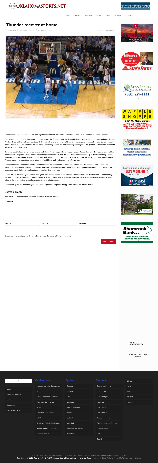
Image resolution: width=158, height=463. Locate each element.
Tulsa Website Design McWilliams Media (118, 458)
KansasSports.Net (56, 455)
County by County (104, 386)
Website (82, 224)
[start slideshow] (133, 41)
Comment (9, 201)
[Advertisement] (60, 128)
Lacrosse (70, 402)
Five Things (101, 407)
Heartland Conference (45, 402)
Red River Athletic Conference (48, 423)
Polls (99, 434)
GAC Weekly (102, 413)
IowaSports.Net (70, 455)
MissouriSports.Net (85, 455)
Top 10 (99, 439)
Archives (10, 400)
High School (131, 402)
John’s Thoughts (103, 418)
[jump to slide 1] (136, 41)
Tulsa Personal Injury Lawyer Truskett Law (137, 355)
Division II (131, 386)
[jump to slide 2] (138, 41)
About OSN (11, 389)
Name (8, 224)
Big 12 (39, 391)
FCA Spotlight (102, 397)
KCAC (39, 407)
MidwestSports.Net (101, 455)
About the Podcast (14, 395)
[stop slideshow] (141, 41)
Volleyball (70, 423)
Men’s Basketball (73, 407)
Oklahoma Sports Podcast (107, 423)
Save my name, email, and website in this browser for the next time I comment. (38, 236)
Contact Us (11, 405)
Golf (68, 397)
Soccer (69, 413)
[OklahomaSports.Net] (38, 6)
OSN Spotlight (102, 428)
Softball (70, 418)
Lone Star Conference (45, 413)
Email (45, 224)
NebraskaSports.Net (118, 455)
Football (70, 391)
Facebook (96, 458)
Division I (130, 381)
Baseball (70, 386)
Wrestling (70, 434)
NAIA (129, 392)
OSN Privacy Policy (14, 410)
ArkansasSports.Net (39, 455)
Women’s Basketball (75, 428)
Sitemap (138, 458)
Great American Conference (48, 397)
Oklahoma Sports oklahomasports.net (136, 344)
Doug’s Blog (101, 391)
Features (100, 402)
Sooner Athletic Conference (47, 428)
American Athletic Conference (48, 386)
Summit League (43, 434)
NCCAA (130, 397)
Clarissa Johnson (26, 30)
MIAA (39, 418)
